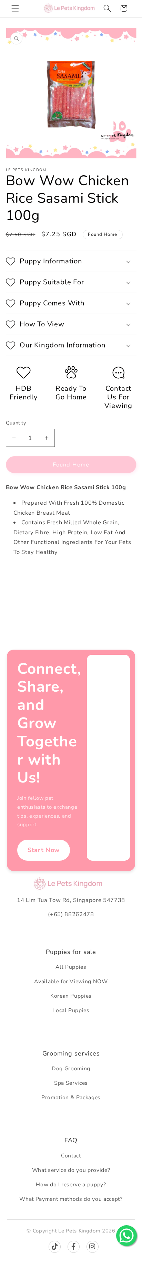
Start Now (44, 850)
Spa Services (71, 1083)
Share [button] (20, 574)
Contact (71, 1155)
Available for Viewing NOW (71, 981)
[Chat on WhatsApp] (126, 1235)
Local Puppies (71, 1010)
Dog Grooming (71, 1068)
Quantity (16, 423)
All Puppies (70, 967)
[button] (15, 8)
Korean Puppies (71, 996)
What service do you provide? (71, 1170)
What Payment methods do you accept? (70, 1199)
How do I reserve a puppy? (71, 1184)
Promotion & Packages (71, 1097)
